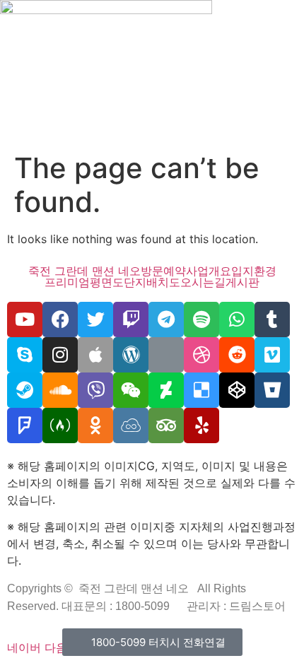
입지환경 (253, 270)
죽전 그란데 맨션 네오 (84, 270)
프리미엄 (67, 282)
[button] (152, 132)
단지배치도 (152, 282)
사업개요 (208, 270)
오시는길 (203, 282)
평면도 (107, 282)
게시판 (242, 282)
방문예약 (163, 270)
